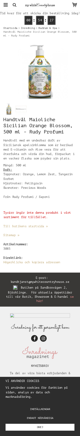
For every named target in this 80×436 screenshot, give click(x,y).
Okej (40, 427)
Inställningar (40, 409)
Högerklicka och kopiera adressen (31, 262)
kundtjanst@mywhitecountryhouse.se (40, 281)
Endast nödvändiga (40, 418)
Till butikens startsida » (25, 226)
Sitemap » (11, 235)
